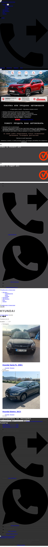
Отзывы (7, 296)
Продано (12, 368)
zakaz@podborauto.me (12, 287)
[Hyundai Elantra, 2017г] (21, 408)
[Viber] (5, 316)
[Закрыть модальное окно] (1, 69)
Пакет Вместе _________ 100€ (10, 424)
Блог (3, 300)
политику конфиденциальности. (34, 421)
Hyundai (7, 368)
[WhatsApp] (4, 316)
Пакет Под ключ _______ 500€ (10, 427)
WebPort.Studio (21, 545)
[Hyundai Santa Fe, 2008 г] (21, 362)
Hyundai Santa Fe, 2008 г (12, 365)
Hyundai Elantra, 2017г (11, 412)
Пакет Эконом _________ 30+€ (10, 425)
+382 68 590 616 (12, 234)
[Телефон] (1, 316)
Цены (6, 295)
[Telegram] (2, 316)
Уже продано (5, 299)
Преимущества (9, 293)
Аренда (4, 301)
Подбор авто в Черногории (7, 537)
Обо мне (4, 292)
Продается (5, 297)
